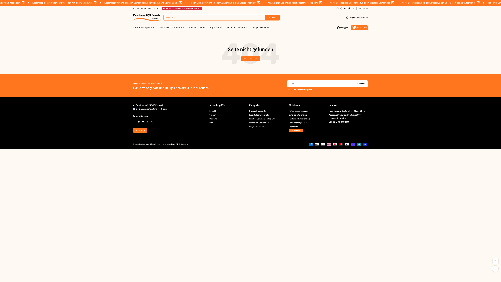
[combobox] (221, 17)
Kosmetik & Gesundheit (259, 123)
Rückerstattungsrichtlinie (299, 119)
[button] (359, 27)
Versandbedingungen (298, 123)
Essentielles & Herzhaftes (259, 115)
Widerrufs (296, 131)
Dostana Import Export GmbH (150, 144)
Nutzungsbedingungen (298, 111)
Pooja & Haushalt (256, 127)
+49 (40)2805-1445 (154, 105)
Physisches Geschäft (359, 17)
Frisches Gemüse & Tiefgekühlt (262, 119)
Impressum (293, 127)
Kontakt (212, 111)
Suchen (212, 115)
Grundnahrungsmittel (258, 111)
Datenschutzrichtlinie (298, 115)
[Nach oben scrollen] (495, 261)
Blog (211, 123)
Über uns (213, 119)
